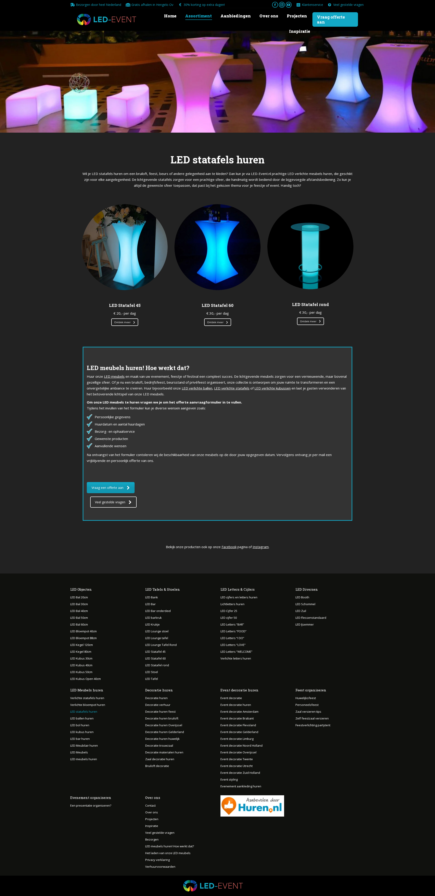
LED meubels (114, 376)
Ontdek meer (122, 322)
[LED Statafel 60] (217, 247)
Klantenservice (312, 4)
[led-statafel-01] (125, 247)
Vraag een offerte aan (107, 487)
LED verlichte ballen (197, 388)
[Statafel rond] (310, 246)
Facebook (229, 547)
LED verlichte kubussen (272, 388)
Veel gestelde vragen (348, 4)
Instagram (261, 547)
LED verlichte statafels (231, 388)
